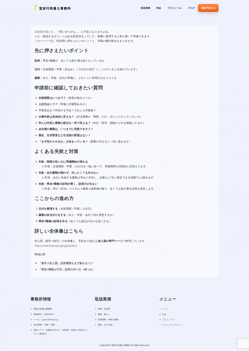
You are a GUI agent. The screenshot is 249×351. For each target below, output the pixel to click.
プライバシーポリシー (172, 324)
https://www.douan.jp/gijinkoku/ (56, 245)
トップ (165, 308)
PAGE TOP (240, 338)
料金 (164, 314)
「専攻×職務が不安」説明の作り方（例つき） (67, 269)
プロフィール (168, 319)
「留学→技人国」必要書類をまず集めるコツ (66, 263)
